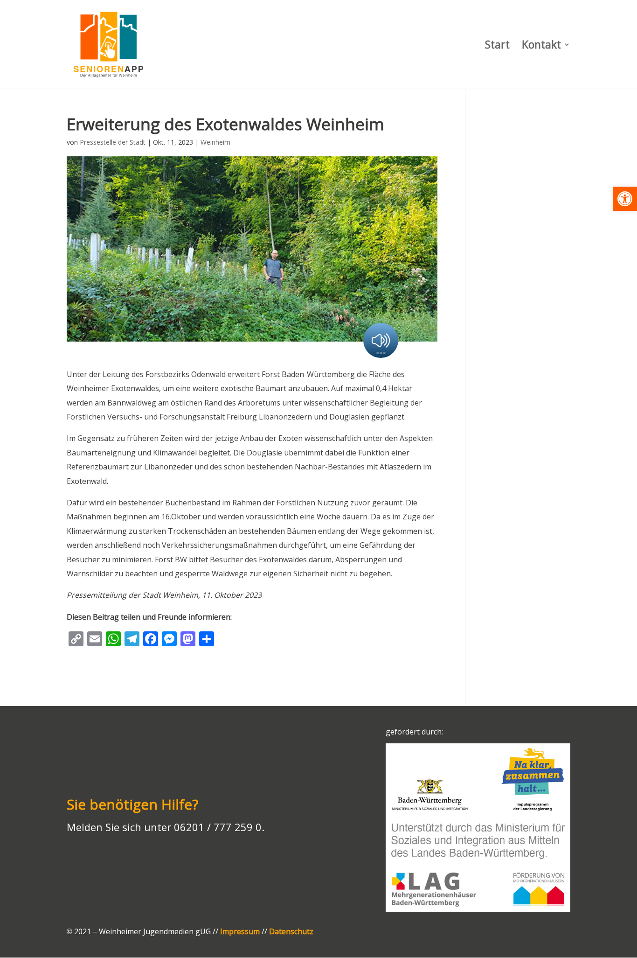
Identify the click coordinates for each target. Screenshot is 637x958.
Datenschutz (291, 931)
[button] (625, 199)
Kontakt (541, 46)
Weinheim (215, 142)
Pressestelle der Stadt (112, 142)
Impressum (240, 931)
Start (497, 46)
